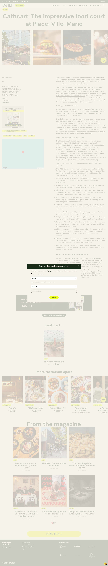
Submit (54, 297)
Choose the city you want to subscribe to (43, 282)
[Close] (78, 266)
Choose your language (37, 273)
